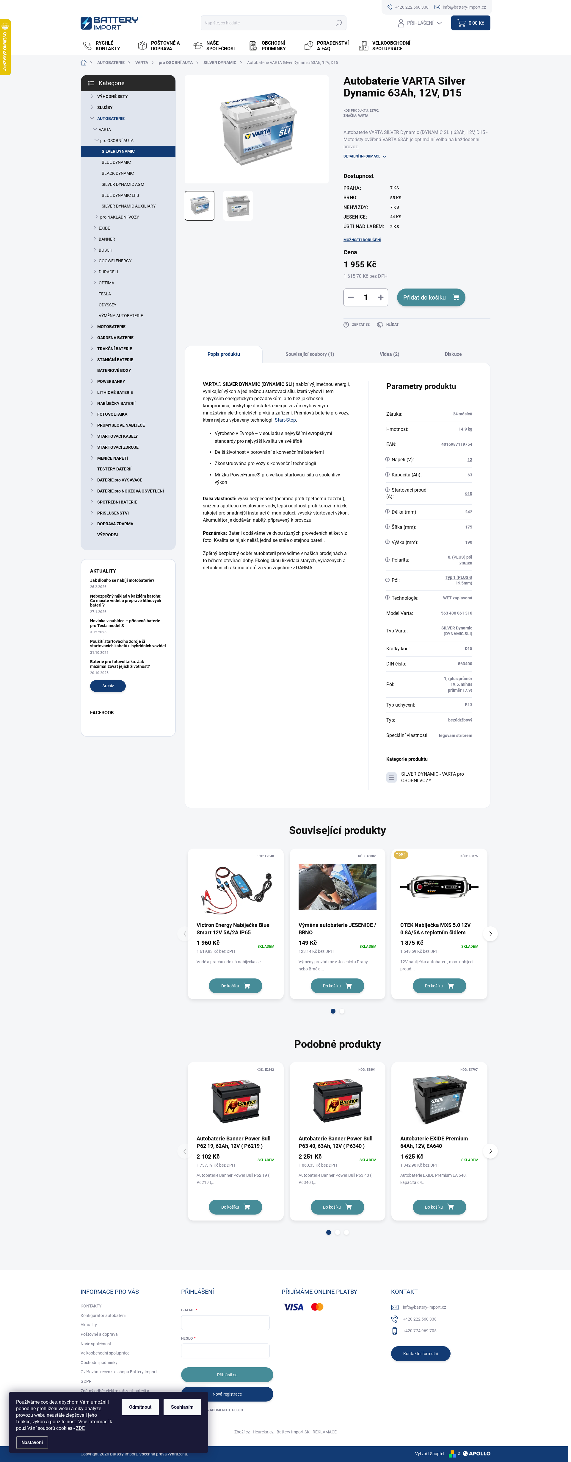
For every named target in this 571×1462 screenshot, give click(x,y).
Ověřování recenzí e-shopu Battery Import (119, 1371)
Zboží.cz (242, 1432)
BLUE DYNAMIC (116, 162)
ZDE (80, 1428)
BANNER (107, 239)
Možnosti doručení (362, 240)
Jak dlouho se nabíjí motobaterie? (122, 580)
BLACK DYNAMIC (118, 173)
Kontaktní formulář (420, 1353)
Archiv (108, 685)
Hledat (338, 23)
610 (468, 493)
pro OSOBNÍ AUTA (117, 140)
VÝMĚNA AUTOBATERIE (121, 315)
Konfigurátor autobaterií (103, 1315)
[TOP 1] (439, 887)
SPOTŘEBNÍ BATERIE (117, 502)
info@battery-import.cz (424, 1307)
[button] (333, 1011)
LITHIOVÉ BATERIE (115, 392)
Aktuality (89, 1324)
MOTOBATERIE (111, 326)
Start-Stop (285, 420)
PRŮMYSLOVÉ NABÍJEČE (121, 425)
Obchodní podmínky (99, 1362)
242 (468, 511)
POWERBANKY (111, 381)
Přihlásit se (227, 1374)
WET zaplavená (457, 598)
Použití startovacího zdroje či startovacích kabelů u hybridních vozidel (128, 643)
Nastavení (32, 1442)
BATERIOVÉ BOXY (114, 370)
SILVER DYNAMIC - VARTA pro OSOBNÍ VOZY (432, 777)
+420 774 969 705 (420, 1330)
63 (470, 475)
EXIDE (104, 228)
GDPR (86, 1381)
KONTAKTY (91, 1306)
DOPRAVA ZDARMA (115, 523)
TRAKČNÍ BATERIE (114, 348)
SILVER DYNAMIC (118, 151)
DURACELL (109, 271)
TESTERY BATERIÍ (114, 469)
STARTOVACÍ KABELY (117, 436)
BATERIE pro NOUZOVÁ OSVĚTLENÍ (130, 491)
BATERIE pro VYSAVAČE (119, 480)
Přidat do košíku (424, 297)
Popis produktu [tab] (224, 354)
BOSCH (105, 250)
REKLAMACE (325, 1432)
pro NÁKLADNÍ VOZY (119, 217)
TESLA (105, 294)
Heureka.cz (263, 1432)
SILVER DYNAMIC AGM (123, 184)
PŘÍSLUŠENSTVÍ (113, 513)
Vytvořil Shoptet (430, 1453)
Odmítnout (140, 1407)
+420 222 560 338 (420, 1319)
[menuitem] (107, 46)
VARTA (105, 129)
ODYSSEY (107, 305)
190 (468, 542)
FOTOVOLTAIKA (112, 414)
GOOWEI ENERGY (115, 260)
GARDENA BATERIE (115, 337)
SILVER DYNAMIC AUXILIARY (129, 206)
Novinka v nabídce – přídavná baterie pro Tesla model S (125, 623)
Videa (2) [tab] (389, 354)
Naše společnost (96, 1343)
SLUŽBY (105, 107)
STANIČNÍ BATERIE (115, 359)
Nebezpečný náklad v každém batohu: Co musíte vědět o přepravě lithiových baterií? (125, 601)
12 (470, 459)
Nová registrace (227, 1394)
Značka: (355, 116)
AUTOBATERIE (111, 118)
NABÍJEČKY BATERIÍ (116, 403)
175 (468, 527)
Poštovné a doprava (99, 1334)
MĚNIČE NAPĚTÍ (112, 458)
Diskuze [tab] (453, 354)
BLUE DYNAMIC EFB (120, 195)
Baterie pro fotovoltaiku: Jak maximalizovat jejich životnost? (120, 663)
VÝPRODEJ (107, 534)
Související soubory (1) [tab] (310, 354)
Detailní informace (361, 156)
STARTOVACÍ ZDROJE (118, 447)
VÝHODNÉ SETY (112, 96)
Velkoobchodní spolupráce (105, 1353)
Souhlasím (182, 1407)
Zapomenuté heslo (225, 1410)
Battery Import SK (293, 1432)
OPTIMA (106, 282)
